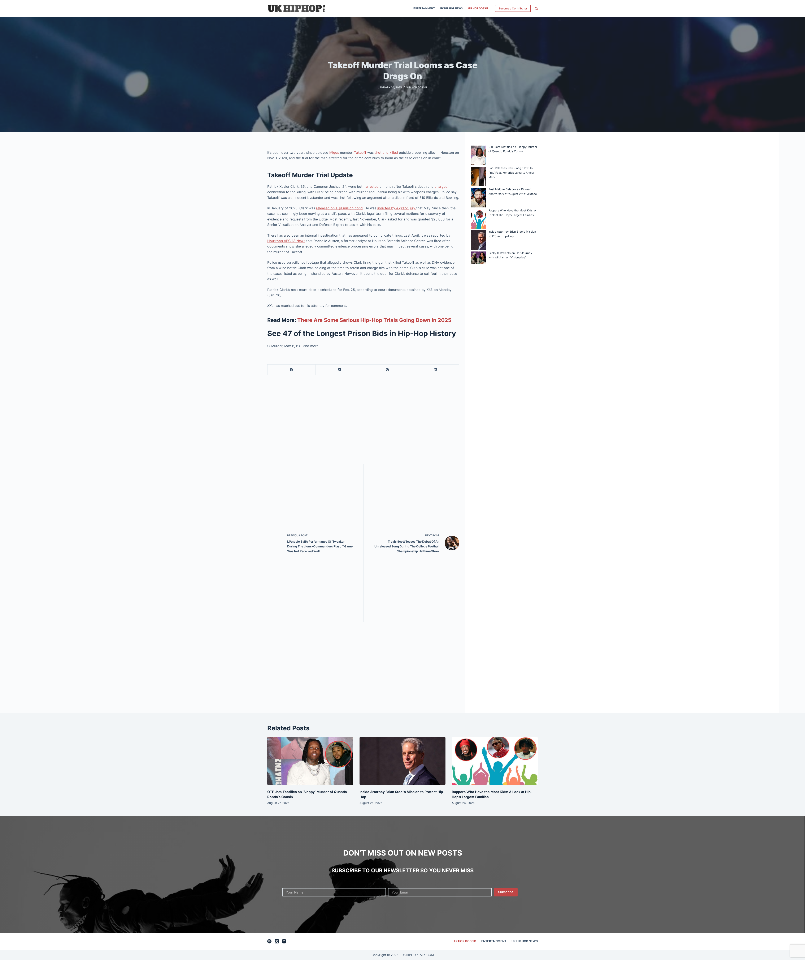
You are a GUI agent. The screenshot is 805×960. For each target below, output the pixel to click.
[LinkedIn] (435, 370)
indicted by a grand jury (396, 208)
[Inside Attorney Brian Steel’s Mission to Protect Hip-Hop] (402, 761)
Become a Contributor (513, 8)
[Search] (536, 8)
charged (441, 186)
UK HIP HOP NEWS (451, 8)
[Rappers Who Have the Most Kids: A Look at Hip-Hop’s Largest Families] (495, 761)
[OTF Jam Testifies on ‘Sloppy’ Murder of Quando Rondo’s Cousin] (310, 761)
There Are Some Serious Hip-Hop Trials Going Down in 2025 (373, 320)
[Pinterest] (387, 370)
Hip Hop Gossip (478, 8)
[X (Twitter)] (340, 370)
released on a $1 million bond (339, 208)
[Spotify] (269, 941)
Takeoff (360, 152)
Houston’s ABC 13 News (286, 241)
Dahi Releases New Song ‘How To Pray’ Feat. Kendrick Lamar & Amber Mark (511, 172)
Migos (334, 152)
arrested (372, 186)
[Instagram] (284, 941)
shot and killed (386, 152)
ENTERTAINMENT (424, 8)
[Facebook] (291, 370)
